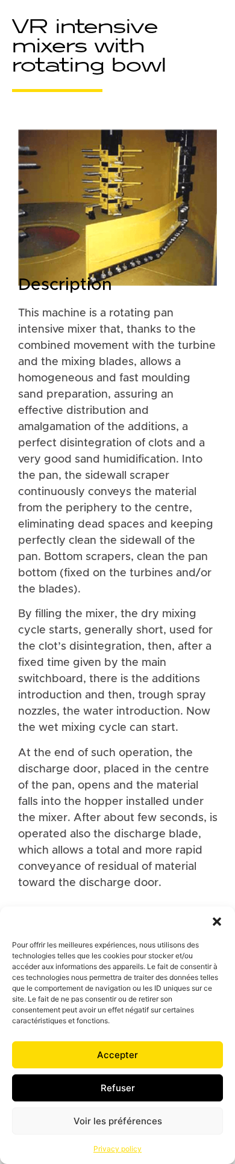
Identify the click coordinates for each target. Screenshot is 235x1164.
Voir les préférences (118, 1121)
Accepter (117, 1055)
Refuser (118, 1088)
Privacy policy (117, 1148)
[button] (217, 922)
